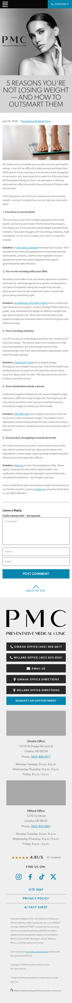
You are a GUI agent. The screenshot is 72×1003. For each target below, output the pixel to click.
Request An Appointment (36, 701)
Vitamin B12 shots (24, 362)
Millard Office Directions (38, 690)
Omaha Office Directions (38, 679)
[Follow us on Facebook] (30, 879)
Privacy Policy (36, 898)
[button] (5, 4)
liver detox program (27, 247)
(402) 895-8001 (41, 826)
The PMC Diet (21, 414)
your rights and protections (37, 952)
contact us (39, 489)
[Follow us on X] (53, 879)
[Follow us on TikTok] (42, 879)
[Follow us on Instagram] (18, 879)
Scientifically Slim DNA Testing (31, 303)
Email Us (38, 668)
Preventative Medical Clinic (36, 121)
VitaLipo (18, 465)
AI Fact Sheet (36, 907)
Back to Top (35, 591)
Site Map (36, 889)
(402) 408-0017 (41, 757)
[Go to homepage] (36, 634)
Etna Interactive (54, 991)
